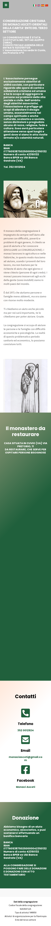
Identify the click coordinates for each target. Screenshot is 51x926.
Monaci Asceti (25, 787)
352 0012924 (17, 167)
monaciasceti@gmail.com (25, 758)
